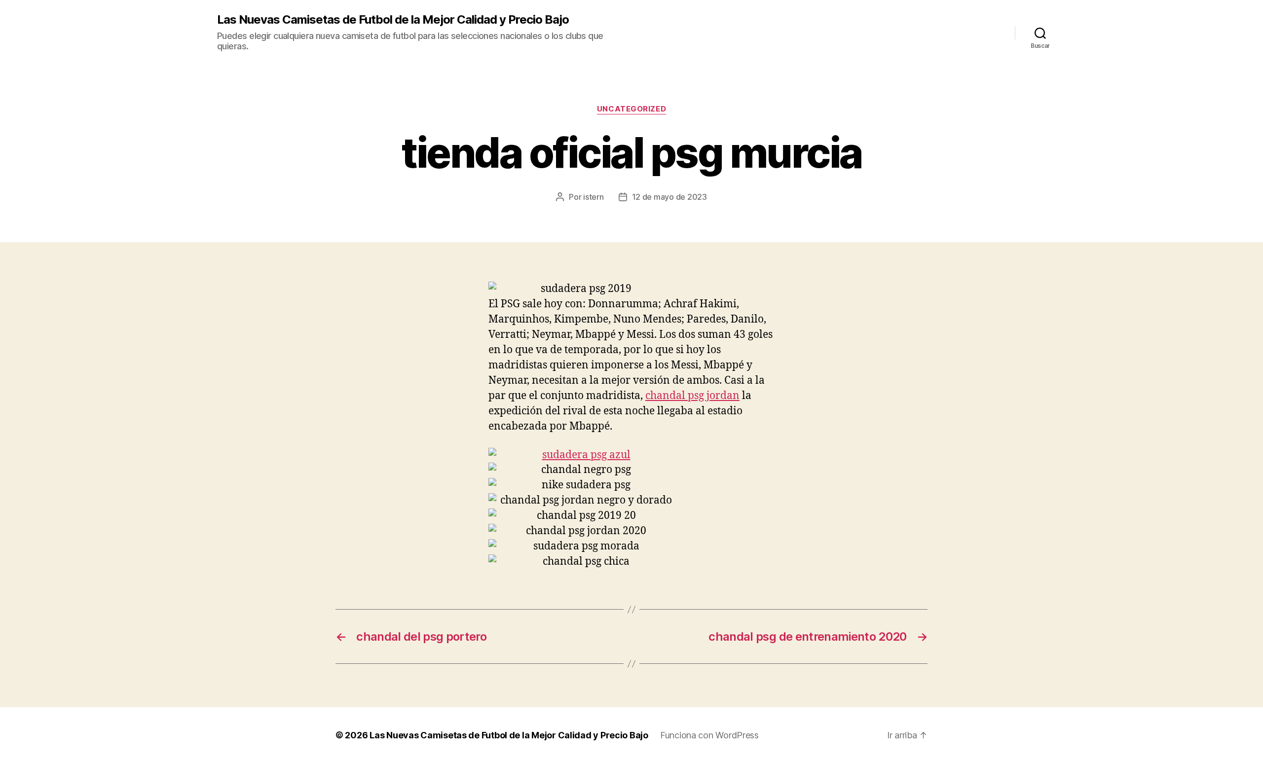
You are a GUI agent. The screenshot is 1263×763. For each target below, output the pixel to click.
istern (593, 197)
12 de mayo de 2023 (669, 197)
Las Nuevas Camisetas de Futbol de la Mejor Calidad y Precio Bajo (393, 20)
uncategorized (631, 109)
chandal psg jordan (692, 395)
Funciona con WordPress (709, 735)
